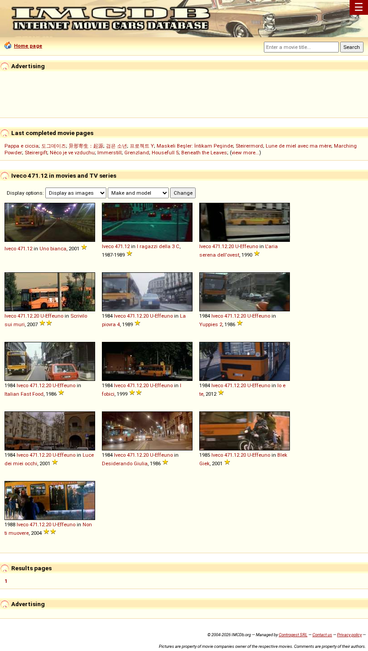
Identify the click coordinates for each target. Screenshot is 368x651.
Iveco (10, 248)
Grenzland (136, 152)
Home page (28, 46)
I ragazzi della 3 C (158, 246)
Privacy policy (349, 634)
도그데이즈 (53, 146)
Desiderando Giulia (125, 463)
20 (231, 246)
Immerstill (109, 152)
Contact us (322, 634)
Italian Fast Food (24, 394)
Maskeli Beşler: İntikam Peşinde (195, 146)
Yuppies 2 (210, 324)
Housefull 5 (165, 152)
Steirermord (249, 146)
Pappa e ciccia (21, 146)
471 (22, 248)
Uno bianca (52, 248)
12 (29, 248)
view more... (245, 152)
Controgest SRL (293, 634)
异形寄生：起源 (86, 146)
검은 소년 (116, 146)
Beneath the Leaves (204, 152)
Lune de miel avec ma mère (298, 146)
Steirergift (36, 152)
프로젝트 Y (142, 146)
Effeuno (249, 246)
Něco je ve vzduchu (72, 152)
